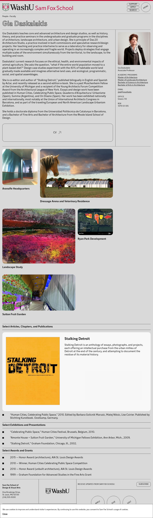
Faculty (13, 16)
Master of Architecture (127, 78)
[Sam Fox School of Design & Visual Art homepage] (37, 7)
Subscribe (144, 484)
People (5, 16)
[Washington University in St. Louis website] (57, 493)
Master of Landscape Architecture (132, 80)
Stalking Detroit (77, 339)
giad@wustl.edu (124, 92)
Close (5, 514)
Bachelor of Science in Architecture (133, 83)
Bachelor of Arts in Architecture (131, 85)
